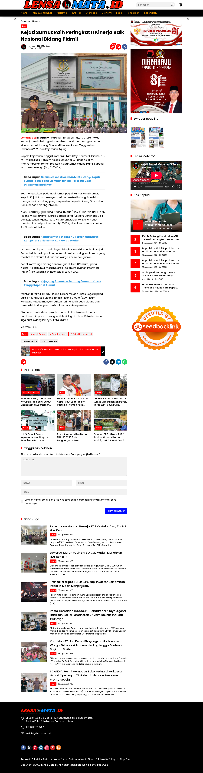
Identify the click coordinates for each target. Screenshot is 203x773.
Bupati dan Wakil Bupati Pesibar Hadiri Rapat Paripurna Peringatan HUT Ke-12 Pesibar (162, 262)
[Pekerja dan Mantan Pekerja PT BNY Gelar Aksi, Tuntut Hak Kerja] (34, 535)
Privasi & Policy (106, 759)
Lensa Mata (29, 137)
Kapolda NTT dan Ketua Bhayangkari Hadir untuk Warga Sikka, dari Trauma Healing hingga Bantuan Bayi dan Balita (86, 645)
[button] (172, 4)
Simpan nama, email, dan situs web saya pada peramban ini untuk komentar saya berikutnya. (70, 501)
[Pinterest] (35, 747)
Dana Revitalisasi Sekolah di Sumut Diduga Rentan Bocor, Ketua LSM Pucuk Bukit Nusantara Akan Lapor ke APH (110, 402)
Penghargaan (59, 334)
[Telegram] (118, 362)
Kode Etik (59, 759)
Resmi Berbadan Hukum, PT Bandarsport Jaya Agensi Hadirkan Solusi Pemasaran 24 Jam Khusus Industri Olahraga (88, 615)
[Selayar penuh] (178, 186)
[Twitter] (112, 362)
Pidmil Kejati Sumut (82, 334)
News (24, 26)
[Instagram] (46, 747)
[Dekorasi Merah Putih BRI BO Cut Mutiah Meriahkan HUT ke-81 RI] (34, 562)
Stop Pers (125, 759)
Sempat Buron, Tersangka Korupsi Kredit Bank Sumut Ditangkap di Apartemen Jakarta (36, 402)
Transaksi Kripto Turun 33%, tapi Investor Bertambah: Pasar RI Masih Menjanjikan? (87, 584)
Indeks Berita (41, 759)
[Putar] (134, 186)
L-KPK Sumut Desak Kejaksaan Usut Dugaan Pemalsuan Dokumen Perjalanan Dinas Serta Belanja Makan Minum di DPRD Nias (35, 437)
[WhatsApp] (124, 362)
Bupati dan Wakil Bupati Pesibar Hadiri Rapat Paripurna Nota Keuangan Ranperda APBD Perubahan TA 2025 (160, 250)
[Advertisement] (117, 183)
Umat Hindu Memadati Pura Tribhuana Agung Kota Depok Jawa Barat (159, 286)
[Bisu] (173, 186)
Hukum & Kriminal (31, 392)
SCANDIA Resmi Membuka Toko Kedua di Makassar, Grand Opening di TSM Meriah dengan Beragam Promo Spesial (86, 675)
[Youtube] (52, 747)
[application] (156, 175)
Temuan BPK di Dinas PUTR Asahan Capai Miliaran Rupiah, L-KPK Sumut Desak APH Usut (109, 437)
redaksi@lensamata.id (38, 733)
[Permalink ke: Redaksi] (24, 47)
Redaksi (31, 46)
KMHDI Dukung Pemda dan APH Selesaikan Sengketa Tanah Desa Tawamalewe (161, 238)
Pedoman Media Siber (81, 759)
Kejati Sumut (39, 334)
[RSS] (58, 747)
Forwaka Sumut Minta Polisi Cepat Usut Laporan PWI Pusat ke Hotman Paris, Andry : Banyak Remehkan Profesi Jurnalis (72, 402)
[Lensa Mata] (73, 4)
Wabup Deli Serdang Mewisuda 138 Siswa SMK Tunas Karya (160, 274)
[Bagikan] (124, 47)
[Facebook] (106, 362)
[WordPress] (40, 747)
